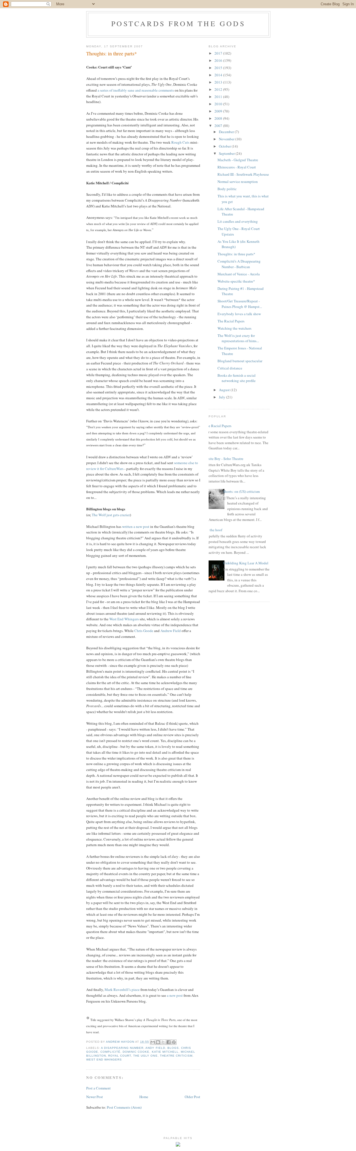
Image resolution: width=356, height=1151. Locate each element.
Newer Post (94, 1096)
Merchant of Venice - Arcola (238, 273)
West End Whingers (124, 618)
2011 (218, 96)
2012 (218, 89)
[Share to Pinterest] (174, 1042)
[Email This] (152, 1042)
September (227, 153)
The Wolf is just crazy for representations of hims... (238, 338)
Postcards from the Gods (178, 23)
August (225, 389)
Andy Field (155, 1047)
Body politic (227, 188)
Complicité (110, 1051)
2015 (218, 67)
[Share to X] (163, 1042)
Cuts (185, 142)
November (227, 138)
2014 (218, 74)
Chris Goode (143, 630)
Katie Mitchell (165, 1051)
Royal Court (119, 1055)
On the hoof (213, 529)
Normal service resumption (237, 181)
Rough (176, 142)
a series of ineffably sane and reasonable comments (136, 90)
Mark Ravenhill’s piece (122, 989)
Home (143, 1096)
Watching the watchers (234, 328)
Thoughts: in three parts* (236, 253)
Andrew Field (170, 630)
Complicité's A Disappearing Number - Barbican (239, 264)
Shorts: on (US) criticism (241, 491)
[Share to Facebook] (168, 1042)
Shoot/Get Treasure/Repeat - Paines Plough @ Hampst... (239, 303)
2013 (218, 82)
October (225, 146)
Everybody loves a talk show (239, 313)
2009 (218, 111)
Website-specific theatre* (236, 281)
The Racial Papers (230, 321)
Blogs (173, 1047)
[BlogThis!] (158, 1042)
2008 (218, 118)
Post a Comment (98, 1088)
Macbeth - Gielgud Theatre (237, 159)
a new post (175, 995)
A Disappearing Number (122, 1047)
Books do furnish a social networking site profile (236, 378)
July (222, 397)
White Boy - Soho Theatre (223, 458)
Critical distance (229, 368)
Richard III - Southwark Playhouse (243, 174)
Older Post (192, 1096)
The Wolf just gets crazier (111, 514)
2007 (218, 125)
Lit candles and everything (237, 221)
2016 (218, 60)
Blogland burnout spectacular (239, 360)
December (227, 131)
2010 (218, 103)
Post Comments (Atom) (124, 1107)
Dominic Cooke (136, 1051)
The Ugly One (145, 1055)
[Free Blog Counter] (178, 1145)
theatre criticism (176, 1055)
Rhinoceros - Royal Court (236, 167)
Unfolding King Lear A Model (245, 562)
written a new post (135, 526)
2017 (218, 53)
